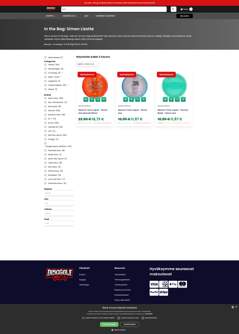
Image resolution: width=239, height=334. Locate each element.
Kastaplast (54, 175)
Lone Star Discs (56, 179)
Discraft (54, 110)
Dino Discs (54, 167)
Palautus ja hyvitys (123, 290)
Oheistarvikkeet (57, 85)
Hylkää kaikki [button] (130, 324)
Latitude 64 (55, 127)
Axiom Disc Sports (57, 158)
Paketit (52, 89)
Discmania (54, 106)
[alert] (119, 319)
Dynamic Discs (56, 114)
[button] (83, 317)
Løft (51, 131)
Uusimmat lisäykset (105, 16)
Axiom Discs (55, 98)
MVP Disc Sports (57, 135)
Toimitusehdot (121, 285)
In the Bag (57, 44)
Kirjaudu (184, 16)
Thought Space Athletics (58, 146)
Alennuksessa (55, 57)
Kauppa (50, 16)
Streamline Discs (57, 183)
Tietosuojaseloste (122, 279)
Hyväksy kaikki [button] (109, 324)
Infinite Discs (55, 171)
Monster (47, 44)
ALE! (86, 16)
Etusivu (82, 274)
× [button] (236, 307)
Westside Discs (56, 150)
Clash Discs (55, 163)
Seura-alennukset (122, 300)
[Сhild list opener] (62, 72)
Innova (53, 123)
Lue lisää (148, 314)
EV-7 (52, 119)
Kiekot (54, 77)
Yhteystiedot (120, 274)
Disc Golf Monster (57, 102)
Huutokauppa (55, 69)
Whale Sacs (54, 154)
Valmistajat (69, 16)
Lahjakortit (54, 81)
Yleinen (54, 64)
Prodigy (53, 139)
